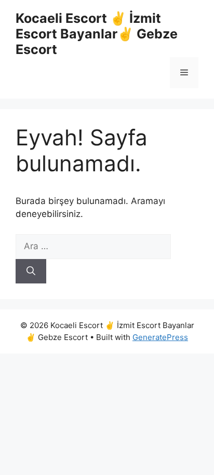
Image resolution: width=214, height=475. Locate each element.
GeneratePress (160, 337)
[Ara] (31, 271)
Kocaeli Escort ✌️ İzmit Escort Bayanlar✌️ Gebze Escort (97, 33)
